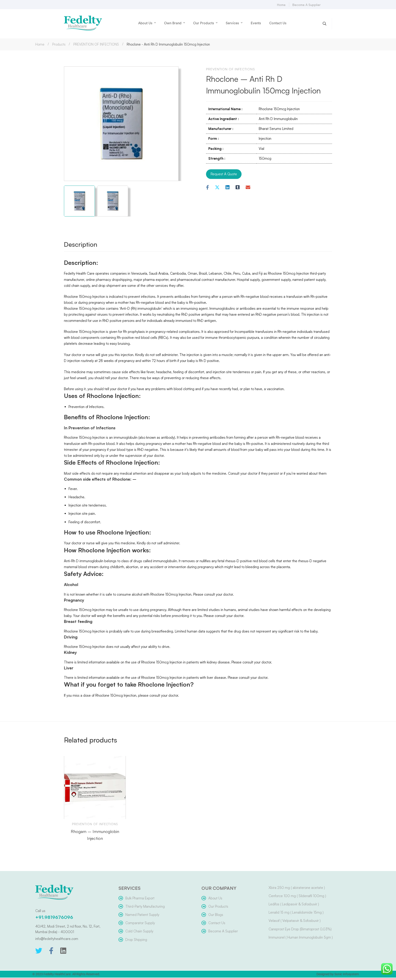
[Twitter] (39, 950)
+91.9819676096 (54, 917)
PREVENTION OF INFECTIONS (96, 44)
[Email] (248, 188)
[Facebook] (208, 188)
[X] (217, 188)
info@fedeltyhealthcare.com (56, 939)
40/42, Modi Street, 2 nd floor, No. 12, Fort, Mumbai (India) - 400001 (67, 929)
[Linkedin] (227, 188)
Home (39, 44)
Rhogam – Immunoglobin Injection (95, 835)
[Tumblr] (237, 188)
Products (59, 44)
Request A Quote (224, 174)
